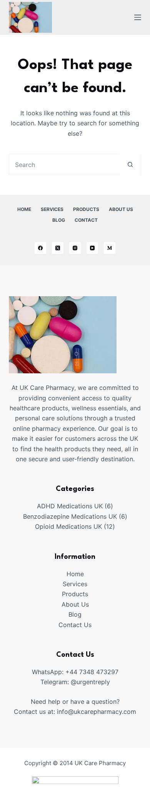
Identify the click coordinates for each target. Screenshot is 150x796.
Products (86, 209)
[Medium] (109, 248)
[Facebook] (40, 248)
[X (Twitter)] (57, 248)
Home (24, 209)
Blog (58, 220)
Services (52, 209)
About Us (121, 209)
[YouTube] (92, 248)
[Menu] (137, 17)
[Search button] (130, 164)
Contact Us (75, 625)
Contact (86, 220)
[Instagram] (75, 248)
